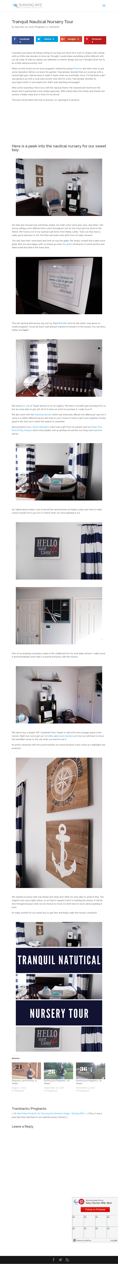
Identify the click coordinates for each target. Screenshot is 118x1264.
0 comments (53, 27)
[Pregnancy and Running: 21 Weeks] (26, 1070)
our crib (25, 406)
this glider (67, 244)
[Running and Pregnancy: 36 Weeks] (90, 1070)
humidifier (49, 736)
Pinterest (77, 68)
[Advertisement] (59, 124)
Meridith (63, 323)
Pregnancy (40, 27)
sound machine (65, 736)
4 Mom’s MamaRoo (40, 427)
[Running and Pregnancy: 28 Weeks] (58, 1070)
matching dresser (43, 414)
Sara (17, 27)
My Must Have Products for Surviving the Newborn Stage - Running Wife (49, 1113)
